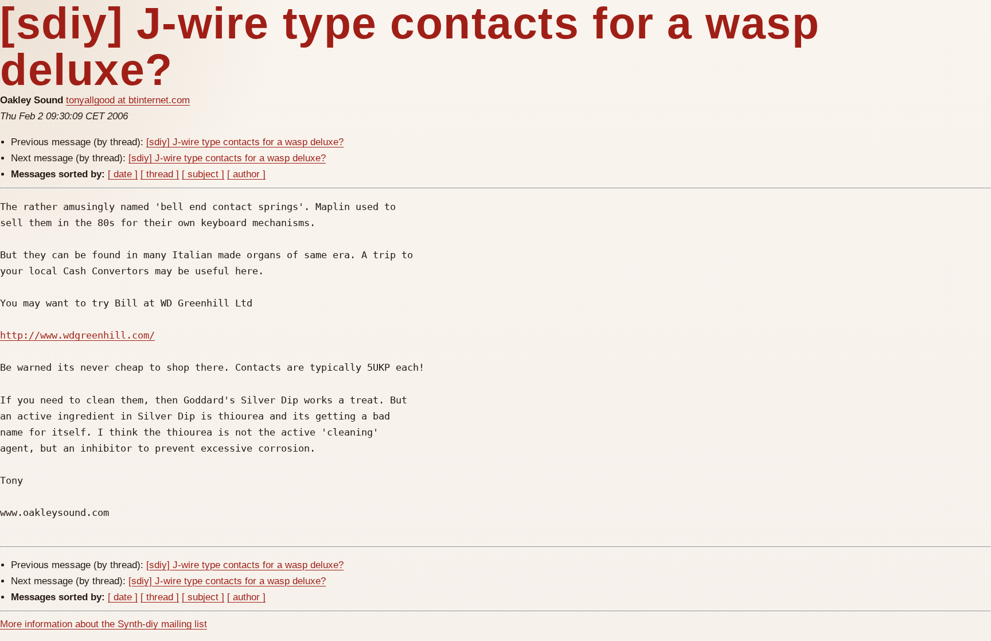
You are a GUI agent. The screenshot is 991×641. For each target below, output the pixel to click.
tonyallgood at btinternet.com (128, 100)
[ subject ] (203, 174)
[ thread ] (160, 174)
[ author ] (246, 174)
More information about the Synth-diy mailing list (103, 624)
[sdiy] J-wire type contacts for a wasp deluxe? (245, 142)
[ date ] (123, 174)
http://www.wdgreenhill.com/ (77, 335)
